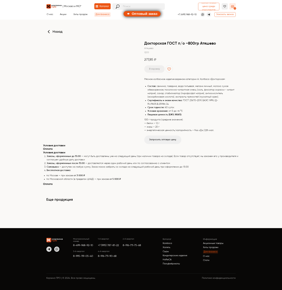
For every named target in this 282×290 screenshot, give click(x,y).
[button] (225, 14)
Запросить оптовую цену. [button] (162, 139)
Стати (206, 260)
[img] (54, 240)
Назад (58, 31)
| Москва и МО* (72, 6)
